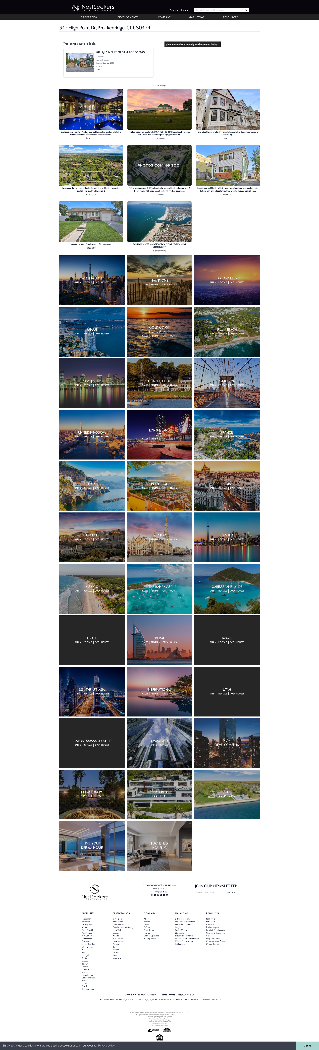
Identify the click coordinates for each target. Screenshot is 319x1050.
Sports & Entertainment (215, 930)
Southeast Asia (88, 989)
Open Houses (102, 282)
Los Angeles (87, 924)
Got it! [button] (307, 1045)
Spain (84, 958)
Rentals (88, 282)
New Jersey (87, 935)
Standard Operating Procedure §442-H (159, 1017)
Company (164, 17)
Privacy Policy (150, 938)
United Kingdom (88, 944)
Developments (127, 17)
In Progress (117, 919)
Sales (78, 282)
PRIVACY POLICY (186, 994)
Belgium (85, 964)
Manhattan (86, 919)
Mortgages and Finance (216, 941)
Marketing (196, 17)
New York (117, 930)
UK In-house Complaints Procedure (159, 1019)
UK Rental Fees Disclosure (160, 1025)
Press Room (149, 930)
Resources (230, 17)
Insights (178, 927)
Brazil (84, 986)
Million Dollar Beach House (187, 938)
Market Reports (212, 944)
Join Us (147, 933)
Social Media (181, 930)
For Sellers (210, 921)
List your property (182, 919)
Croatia (85, 966)
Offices (147, 927)
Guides (209, 935)
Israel (84, 980)
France (85, 949)
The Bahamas (87, 975)
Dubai (84, 983)
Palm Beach (87, 933)
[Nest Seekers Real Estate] (91, 8)
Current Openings (151, 935)
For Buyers (210, 919)
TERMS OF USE (167, 994)
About (146, 919)
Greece (85, 961)
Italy (83, 952)
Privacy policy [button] (106, 1045)
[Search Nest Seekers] (246, 10)
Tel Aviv (116, 952)
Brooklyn (85, 941)
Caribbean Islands (89, 977)
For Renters (210, 924)
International (118, 921)
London (116, 933)
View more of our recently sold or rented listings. (192, 44)
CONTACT (153, 994)
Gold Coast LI (88, 930)
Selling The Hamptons (184, 935)
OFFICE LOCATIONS (135, 994)
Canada (85, 969)
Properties (89, 17)
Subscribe (230, 892)
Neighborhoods (213, 938)
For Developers (212, 927)
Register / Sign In (179, 10)
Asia (115, 955)
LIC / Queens (87, 947)
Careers (147, 924)
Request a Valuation (183, 924)
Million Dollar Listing (184, 941)
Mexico (85, 972)
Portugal (85, 955)
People (147, 921)
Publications (180, 944)
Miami (84, 927)
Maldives (117, 958)
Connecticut (87, 938)
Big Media (179, 933)
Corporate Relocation (215, 933)
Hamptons (86, 921)
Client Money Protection (159, 1023)
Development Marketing (123, 927)
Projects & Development (185, 921)
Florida (116, 935)
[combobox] (219, 10)
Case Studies (118, 924)
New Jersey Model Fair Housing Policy (159, 1021)
